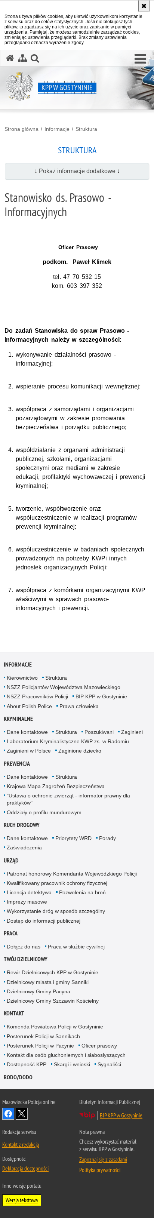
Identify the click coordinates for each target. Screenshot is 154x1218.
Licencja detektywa (29, 892)
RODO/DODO (18, 1077)
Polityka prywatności (99, 1170)
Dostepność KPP (26, 1064)
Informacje (57, 129)
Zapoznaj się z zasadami (103, 1159)
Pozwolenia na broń (82, 892)
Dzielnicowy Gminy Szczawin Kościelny (53, 1001)
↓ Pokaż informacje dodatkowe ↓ (77, 171)
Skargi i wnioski (72, 1064)
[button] (140, 59)
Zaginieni (132, 732)
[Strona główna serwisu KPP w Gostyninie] (10, 58)
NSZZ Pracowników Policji (37, 696)
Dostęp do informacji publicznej (43, 921)
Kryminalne (18, 719)
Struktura (86, 129)
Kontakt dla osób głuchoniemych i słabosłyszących (66, 1055)
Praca (11, 933)
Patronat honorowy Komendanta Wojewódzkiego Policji (72, 874)
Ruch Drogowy (22, 825)
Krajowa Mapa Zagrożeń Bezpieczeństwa (56, 786)
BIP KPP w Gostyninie (101, 696)
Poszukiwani (99, 732)
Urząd (11, 860)
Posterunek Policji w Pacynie (40, 1046)
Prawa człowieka (79, 706)
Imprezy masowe (27, 902)
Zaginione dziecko (79, 751)
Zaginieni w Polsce (29, 751)
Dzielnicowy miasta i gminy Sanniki (48, 982)
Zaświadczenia (24, 848)
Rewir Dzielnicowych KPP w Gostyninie (52, 972)
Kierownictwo (22, 678)
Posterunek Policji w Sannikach (43, 1036)
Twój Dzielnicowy (25, 959)
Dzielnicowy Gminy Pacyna (38, 991)
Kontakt (14, 1013)
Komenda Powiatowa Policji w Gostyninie (55, 1027)
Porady (107, 838)
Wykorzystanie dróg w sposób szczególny (56, 911)
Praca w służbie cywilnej (76, 947)
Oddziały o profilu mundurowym (44, 812)
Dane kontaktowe (27, 732)
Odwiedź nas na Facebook (8, 1114)
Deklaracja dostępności (25, 1168)
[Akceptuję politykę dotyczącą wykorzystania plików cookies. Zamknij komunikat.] (144, 6)
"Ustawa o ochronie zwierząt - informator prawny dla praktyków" (68, 799)
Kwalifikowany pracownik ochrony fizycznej (57, 883)
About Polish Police (29, 706)
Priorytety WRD (73, 838)
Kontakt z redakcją (20, 1144)
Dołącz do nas (23, 947)
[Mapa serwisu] (22, 58)
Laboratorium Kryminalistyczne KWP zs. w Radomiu (68, 741)
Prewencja (17, 764)
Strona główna (21, 129)
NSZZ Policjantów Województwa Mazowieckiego (63, 687)
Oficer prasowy (99, 1046)
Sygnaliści (109, 1064)
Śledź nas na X (22, 1114)
